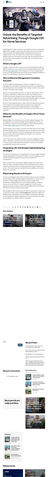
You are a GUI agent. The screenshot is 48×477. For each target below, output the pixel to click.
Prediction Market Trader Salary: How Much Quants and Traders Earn (34, 346)
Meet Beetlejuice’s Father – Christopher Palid (34, 422)
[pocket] (28, 207)
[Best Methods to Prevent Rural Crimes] (7, 456)
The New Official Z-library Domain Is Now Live (34, 357)
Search (4, 341)
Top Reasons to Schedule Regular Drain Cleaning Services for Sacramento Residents (12, 219)
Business (6, 9)
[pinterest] (18, 207)
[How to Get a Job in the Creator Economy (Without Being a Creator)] (7, 448)
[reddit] (25, 207)
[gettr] (40, 207)
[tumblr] (23, 207)
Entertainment (30, 399)
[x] (13, 207)
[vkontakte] (30, 207)
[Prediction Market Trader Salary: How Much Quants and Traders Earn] (7, 439)
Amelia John (30, 474)
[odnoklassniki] (33, 207)
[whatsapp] (35, 207)
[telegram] (38, 207)
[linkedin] (20, 207)
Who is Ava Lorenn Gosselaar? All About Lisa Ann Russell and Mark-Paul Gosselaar (34, 405)
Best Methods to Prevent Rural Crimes (34, 354)
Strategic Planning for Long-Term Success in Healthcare (36, 220)
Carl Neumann (9, 476)
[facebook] (15, 207)
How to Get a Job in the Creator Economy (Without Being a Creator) (35, 351)
